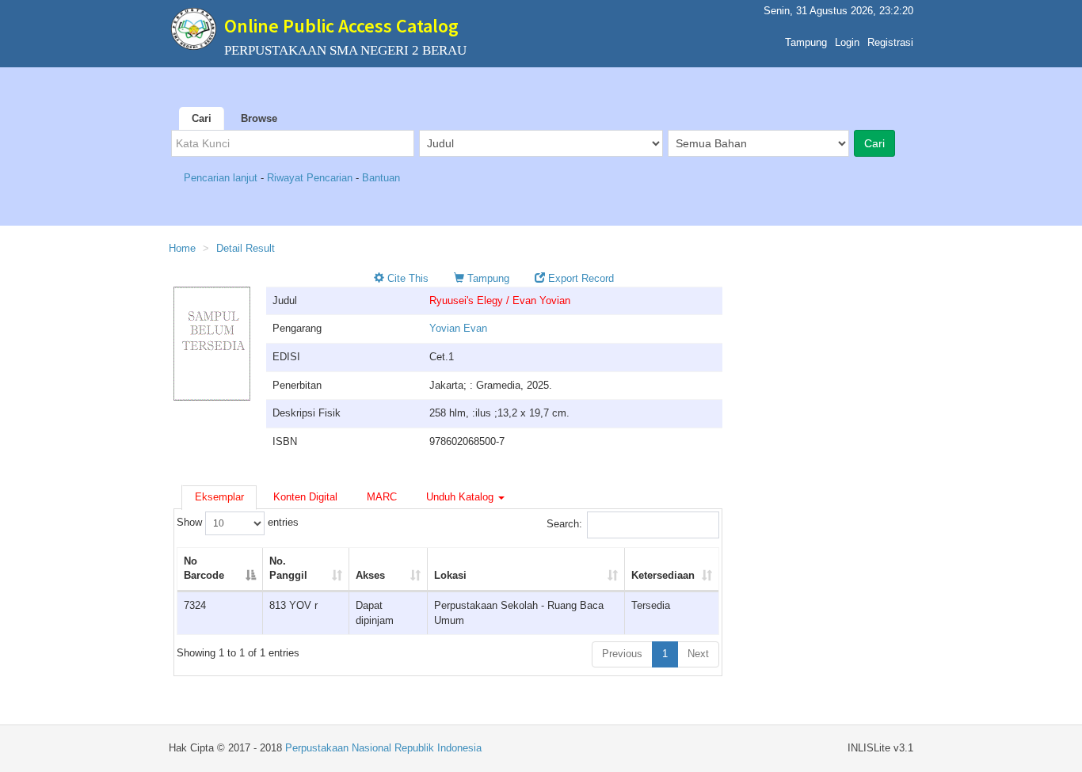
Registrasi (890, 42)
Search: (564, 524)
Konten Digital (305, 497)
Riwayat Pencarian (311, 178)
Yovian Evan (458, 328)
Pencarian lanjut (222, 178)
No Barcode (204, 568)
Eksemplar (219, 497)
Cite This (406, 278)
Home (182, 248)
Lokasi (450, 575)
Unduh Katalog (461, 497)
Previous (622, 654)
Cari (201, 118)
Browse (259, 118)
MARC (382, 497)
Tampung (806, 42)
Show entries (238, 522)
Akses (370, 575)
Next (698, 654)
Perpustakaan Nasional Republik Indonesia (383, 748)
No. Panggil (288, 568)
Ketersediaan (663, 575)
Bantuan (381, 178)
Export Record (579, 278)
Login (847, 42)
